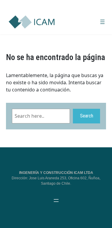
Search (86, 116)
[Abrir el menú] (102, 22)
